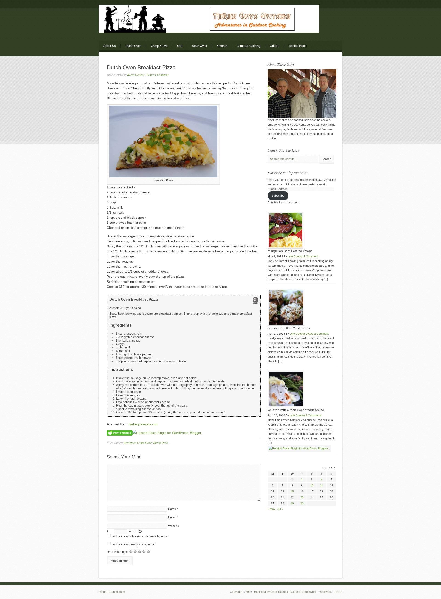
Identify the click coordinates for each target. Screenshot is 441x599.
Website (173, 526)
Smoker (222, 46)
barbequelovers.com (143, 424)
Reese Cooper (135, 75)
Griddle (274, 46)
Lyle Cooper (295, 256)
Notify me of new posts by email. (134, 544)
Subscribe (278, 195)
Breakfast (130, 443)
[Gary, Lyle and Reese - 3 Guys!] (302, 117)
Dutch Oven (133, 46)
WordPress (325, 591)
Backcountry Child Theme (270, 591)
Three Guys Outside (220, 27)
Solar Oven (199, 46)
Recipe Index (297, 46)
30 (302, 503)
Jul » (280, 509)
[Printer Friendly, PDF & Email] (120, 433)
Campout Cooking (248, 46)
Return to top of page (112, 591)
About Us (109, 46)
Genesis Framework (303, 591)
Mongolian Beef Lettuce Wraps (290, 251)
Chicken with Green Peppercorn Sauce (296, 410)
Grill (179, 46)
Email (172, 517)
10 (312, 485)
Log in (338, 591)
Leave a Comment (158, 75)
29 (292, 503)
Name (172, 509)
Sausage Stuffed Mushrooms (289, 328)
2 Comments (314, 415)
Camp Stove (159, 46)
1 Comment (311, 256)
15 (292, 491)
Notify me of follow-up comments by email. (140, 536)
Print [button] (255, 302)
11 (321, 485)
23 (302, 497)
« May (271, 509)
